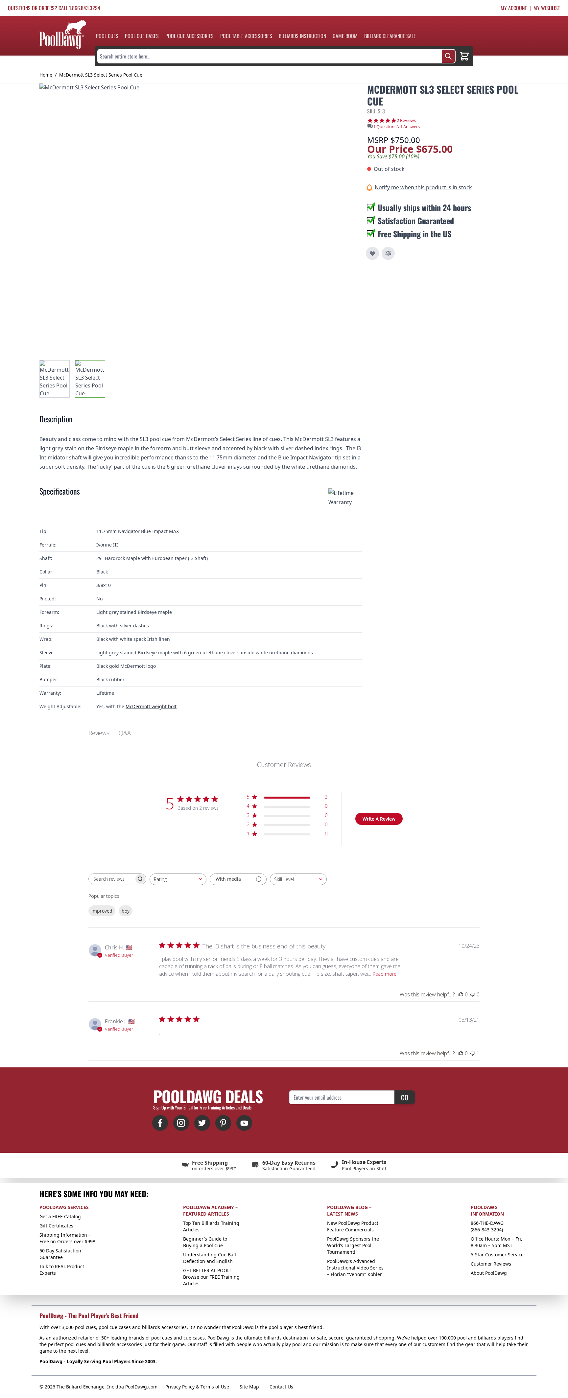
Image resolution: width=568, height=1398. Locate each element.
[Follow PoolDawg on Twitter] (202, 1123)
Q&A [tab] (125, 733)
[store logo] (62, 34)
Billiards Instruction (302, 36)
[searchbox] (111, 879)
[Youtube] (244, 1123)
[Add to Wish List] (372, 253)
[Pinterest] (223, 1123)
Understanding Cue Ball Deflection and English (209, 1257)
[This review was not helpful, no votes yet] (472, 994)
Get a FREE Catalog (60, 1216)
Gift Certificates (56, 1226)
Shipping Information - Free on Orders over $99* (67, 1238)
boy (126, 911)
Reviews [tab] (98, 733)
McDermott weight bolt (151, 706)
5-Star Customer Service (497, 1254)
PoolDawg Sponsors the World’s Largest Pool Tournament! (353, 1245)
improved (101, 911)
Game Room (345, 36)
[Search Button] (448, 56)
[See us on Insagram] (181, 1123)
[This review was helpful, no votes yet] (461, 994)
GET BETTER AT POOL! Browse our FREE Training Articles (211, 1277)
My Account (514, 8)
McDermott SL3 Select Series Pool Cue (100, 75)
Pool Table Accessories (246, 36)
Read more (384, 974)
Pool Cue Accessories (189, 36)
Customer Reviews (491, 1264)
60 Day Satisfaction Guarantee (60, 1253)
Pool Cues (107, 36)
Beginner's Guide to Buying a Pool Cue (205, 1242)
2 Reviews (406, 120)
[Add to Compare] (388, 253)
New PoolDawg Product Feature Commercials (352, 1226)
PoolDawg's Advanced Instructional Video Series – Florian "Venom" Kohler (355, 1267)
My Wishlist (546, 8)
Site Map (249, 1387)
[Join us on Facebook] (160, 1123)
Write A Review (379, 819)
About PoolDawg (489, 1273)
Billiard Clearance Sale (390, 36)
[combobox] (178, 879)
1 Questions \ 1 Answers (396, 126)
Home (45, 75)
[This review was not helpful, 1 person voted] (472, 1053)
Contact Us (281, 1387)
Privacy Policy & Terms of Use (197, 1387)
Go (404, 1097)
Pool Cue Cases (142, 36)
